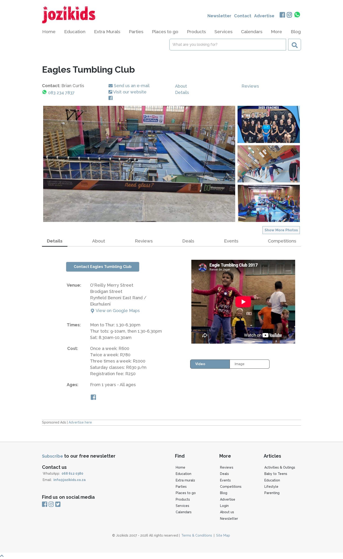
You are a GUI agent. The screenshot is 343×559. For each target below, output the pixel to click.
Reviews (250, 86)
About (181, 86)
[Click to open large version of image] (139, 164)
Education (183, 474)
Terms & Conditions (196, 535)
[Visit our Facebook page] (111, 98)
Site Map (223, 535)
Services (182, 506)
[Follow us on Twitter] (58, 504)
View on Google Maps (117, 310)
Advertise (264, 15)
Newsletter (219, 15)
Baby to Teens (275, 474)
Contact (242, 15)
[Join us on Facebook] (282, 15)
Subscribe (52, 456)
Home (49, 31)
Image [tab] (240, 364)
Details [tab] (55, 240)
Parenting (272, 493)
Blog (296, 31)
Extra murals (185, 480)
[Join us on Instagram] (289, 15)
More (276, 31)
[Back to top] (171, 556)
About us (227, 512)
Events (231, 240)
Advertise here (80, 422)
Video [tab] (200, 364)
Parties (181, 486)
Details (182, 92)
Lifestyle (271, 486)
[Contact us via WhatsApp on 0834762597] (297, 14)
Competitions (282, 240)
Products (183, 499)
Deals (188, 240)
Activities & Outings (279, 467)
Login (224, 506)
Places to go (186, 493)
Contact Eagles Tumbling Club (103, 266)
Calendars (251, 31)
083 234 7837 (61, 92)
